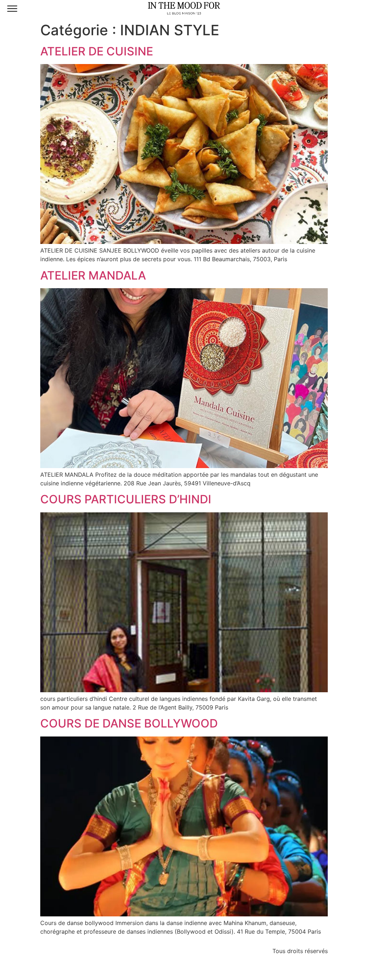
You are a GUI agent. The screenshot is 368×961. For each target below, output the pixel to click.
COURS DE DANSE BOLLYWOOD (129, 723)
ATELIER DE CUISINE (96, 51)
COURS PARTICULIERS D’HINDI (125, 499)
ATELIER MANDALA (93, 275)
